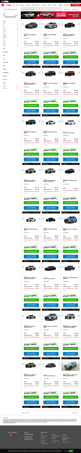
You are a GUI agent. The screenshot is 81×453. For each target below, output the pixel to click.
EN (3, 1)
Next (80, 15)
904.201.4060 (28, 434)
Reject (66, 451)
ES (7, 1)
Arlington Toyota (26, 66)
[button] (40, 24)
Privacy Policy (49, 451)
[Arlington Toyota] (8, 5)
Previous (22, 15)
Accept (70, 451)
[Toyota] (2, 5)
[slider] (4, 17)
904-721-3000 (36, 66)
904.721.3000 (76, 4)
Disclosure (25, 47)
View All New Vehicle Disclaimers (9, 422)
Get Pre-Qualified (31, 62)
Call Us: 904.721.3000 (68, 1)
